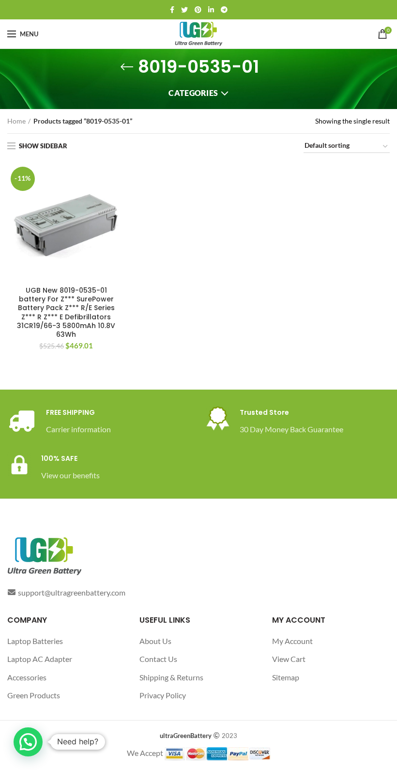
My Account (292, 640)
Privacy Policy (162, 695)
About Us (155, 640)
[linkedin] (211, 9)
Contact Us (158, 658)
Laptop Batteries (35, 640)
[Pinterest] (198, 9)
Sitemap (285, 677)
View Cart (288, 658)
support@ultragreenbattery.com (71, 592)
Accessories (26, 677)
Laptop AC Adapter (39, 658)
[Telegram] (224, 9)
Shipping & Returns (171, 677)
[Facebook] (172, 9)
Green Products (33, 695)
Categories (193, 92)
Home (16, 121)
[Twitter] (184, 9)
